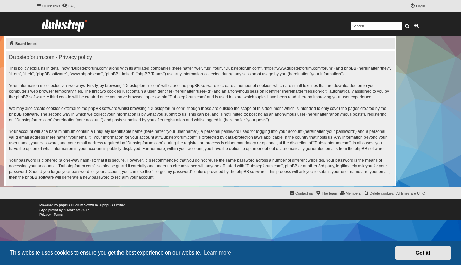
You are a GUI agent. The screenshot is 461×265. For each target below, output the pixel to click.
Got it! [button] (423, 253)
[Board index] (64, 24)
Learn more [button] (217, 253)
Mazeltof (73, 210)
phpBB (64, 205)
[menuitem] (69, 6)
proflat (53, 210)
